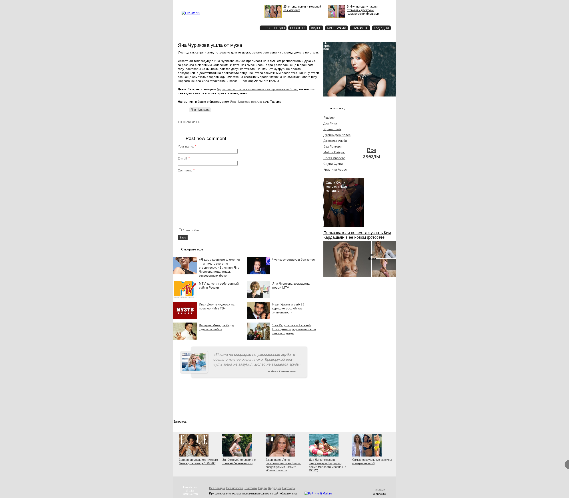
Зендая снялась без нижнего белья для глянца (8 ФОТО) (198, 461)
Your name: (187, 146)
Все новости (234, 488)
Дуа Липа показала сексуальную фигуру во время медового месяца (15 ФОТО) (327, 465)
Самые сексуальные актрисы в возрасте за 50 (372, 461)
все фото (372, 256)
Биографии (336, 28)
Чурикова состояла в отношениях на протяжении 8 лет (257, 89)
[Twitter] (228, 122)
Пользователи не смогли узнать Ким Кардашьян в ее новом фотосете (357, 235)
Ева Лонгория (333, 146)
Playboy (329, 117)
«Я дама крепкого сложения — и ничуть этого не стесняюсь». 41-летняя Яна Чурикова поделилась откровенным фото (219, 267)
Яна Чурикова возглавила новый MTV (291, 285)
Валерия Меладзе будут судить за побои (216, 327)
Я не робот (190, 230)
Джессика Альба (335, 140)
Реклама (222, 3)
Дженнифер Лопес (337, 135)
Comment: (186, 170)
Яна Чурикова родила (246, 101)
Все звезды (371, 153)
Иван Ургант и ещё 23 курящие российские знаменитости (288, 308)
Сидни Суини (333, 163)
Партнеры (288, 488)
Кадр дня (381, 28)
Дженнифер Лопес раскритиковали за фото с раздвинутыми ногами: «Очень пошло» (283, 465)
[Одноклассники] (238, 122)
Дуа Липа (330, 123)
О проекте (209, 3)
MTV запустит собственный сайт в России (219, 285)
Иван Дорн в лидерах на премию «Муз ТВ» (216, 306)
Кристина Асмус (335, 169)
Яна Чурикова (200, 109)
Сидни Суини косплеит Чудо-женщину (337, 186)
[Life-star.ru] (191, 13)
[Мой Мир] (248, 122)
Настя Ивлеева (334, 158)
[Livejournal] (208, 122)
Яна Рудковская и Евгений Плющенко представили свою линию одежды (294, 329)
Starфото (243, 20)
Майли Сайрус (334, 152)
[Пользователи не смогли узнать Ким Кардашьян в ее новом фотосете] (347, 275)
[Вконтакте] (218, 122)
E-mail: (184, 158)
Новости (298, 28)
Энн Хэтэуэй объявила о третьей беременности (239, 461)
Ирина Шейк (332, 129)
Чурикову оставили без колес (293, 259)
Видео (316, 28)
